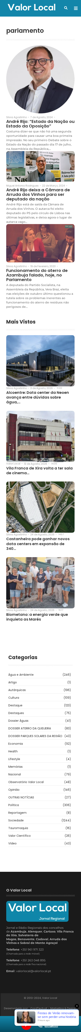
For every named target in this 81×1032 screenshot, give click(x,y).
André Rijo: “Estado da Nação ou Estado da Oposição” (40, 123)
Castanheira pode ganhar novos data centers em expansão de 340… (38, 543)
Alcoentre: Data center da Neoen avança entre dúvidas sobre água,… (37, 397)
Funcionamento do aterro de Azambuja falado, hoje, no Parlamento (37, 275)
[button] (66, 8)
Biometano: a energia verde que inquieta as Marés (37, 617)
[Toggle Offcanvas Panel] (76, 8)
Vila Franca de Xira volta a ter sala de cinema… (39, 470)
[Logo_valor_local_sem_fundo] (31, 7)
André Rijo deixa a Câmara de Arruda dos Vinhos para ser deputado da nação (38, 194)
